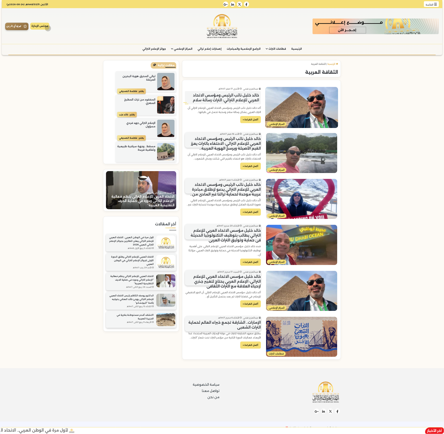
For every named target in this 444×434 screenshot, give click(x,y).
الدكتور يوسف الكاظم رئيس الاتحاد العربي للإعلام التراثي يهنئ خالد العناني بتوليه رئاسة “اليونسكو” (143, 201)
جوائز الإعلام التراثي (154, 48)
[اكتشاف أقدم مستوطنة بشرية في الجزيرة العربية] (165, 319)
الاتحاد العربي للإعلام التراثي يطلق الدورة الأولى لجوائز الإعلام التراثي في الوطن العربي (132, 260)
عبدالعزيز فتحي (250, 88)
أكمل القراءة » (250, 119)
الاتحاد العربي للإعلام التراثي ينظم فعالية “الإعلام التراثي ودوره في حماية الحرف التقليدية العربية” (132, 280)
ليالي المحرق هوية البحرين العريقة (138, 78)
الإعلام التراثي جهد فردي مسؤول (140, 124)
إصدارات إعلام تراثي (209, 48)
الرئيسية (296, 48)
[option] (141, 190)
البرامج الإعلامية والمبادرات (244, 48)
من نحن (213, 397)
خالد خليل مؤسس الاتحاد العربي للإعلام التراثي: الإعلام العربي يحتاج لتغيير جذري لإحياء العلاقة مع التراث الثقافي (227, 281)
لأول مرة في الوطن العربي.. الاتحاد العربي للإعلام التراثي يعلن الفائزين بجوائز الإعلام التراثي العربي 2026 (131, 241)
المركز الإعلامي (182, 48)
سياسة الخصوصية (206, 385)
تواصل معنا (210, 391)
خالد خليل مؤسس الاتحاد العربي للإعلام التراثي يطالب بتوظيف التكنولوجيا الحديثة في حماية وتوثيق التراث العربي (226, 235)
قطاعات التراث (277, 48)
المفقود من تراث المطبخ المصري (139, 101)
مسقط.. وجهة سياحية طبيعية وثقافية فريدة (136, 148)
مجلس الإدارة (39, 26)
